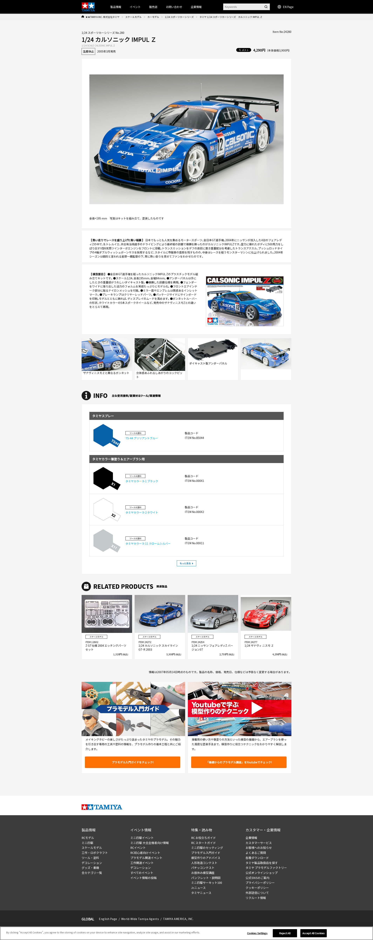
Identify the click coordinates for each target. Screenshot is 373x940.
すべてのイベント (141, 873)
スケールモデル (133, 16)
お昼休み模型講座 (202, 873)
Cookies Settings (257, 933)
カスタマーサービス (259, 843)
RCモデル (88, 838)
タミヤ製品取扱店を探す (262, 863)
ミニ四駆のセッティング (207, 848)
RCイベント (138, 848)
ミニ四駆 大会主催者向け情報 (149, 843)
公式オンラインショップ (262, 873)
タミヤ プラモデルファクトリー (266, 868)
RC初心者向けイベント (145, 853)
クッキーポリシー (257, 888)
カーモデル (153, 16)
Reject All (284, 933)
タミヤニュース (201, 893)
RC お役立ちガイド (203, 838)
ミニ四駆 (87, 843)
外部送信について (257, 893)
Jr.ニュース (198, 888)
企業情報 (251, 838)
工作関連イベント (142, 863)
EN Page (288, 7)
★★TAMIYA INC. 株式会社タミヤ (102, 16)
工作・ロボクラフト (95, 853)
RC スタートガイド (203, 843)
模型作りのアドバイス (205, 858)
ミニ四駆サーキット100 (206, 883)
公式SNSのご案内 (257, 878)
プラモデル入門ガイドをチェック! (132, 762)
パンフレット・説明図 (205, 878)
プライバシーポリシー (260, 883)
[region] (186, 933)
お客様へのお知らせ (259, 848)
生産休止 (88, 51)
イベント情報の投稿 (143, 878)
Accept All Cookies (313, 933)
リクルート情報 (256, 898)
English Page (108, 919)
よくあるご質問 (256, 853)
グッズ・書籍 (90, 868)
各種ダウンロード (257, 858)
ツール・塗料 (90, 858)
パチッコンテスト (202, 868)
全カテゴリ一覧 (92, 873)
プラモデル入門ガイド (205, 853)
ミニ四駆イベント (142, 838)
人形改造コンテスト (204, 863)
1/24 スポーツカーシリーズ (179, 16)
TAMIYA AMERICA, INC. (178, 919)
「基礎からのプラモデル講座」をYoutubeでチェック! (239, 762)
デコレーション (92, 863)
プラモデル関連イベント (146, 858)
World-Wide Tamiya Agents (140, 919)
